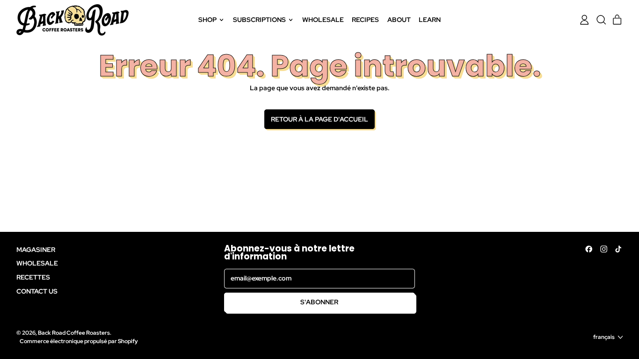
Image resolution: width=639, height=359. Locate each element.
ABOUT (399, 19)
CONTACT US (37, 291)
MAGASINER (35, 249)
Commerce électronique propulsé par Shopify (79, 341)
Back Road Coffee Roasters (74, 333)
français (604, 337)
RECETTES (33, 277)
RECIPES (365, 19)
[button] (601, 20)
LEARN (430, 19)
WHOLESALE (323, 19)
